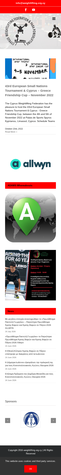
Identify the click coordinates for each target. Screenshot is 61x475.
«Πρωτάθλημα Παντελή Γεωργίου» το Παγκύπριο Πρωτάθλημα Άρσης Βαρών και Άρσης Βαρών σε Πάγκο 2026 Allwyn (28, 339)
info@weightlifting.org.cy (30, 3)
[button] (7, 420)
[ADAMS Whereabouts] (30, 217)
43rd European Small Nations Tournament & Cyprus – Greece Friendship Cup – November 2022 (29, 90)
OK (30, 468)
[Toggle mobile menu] (54, 18)
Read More (10, 132)
